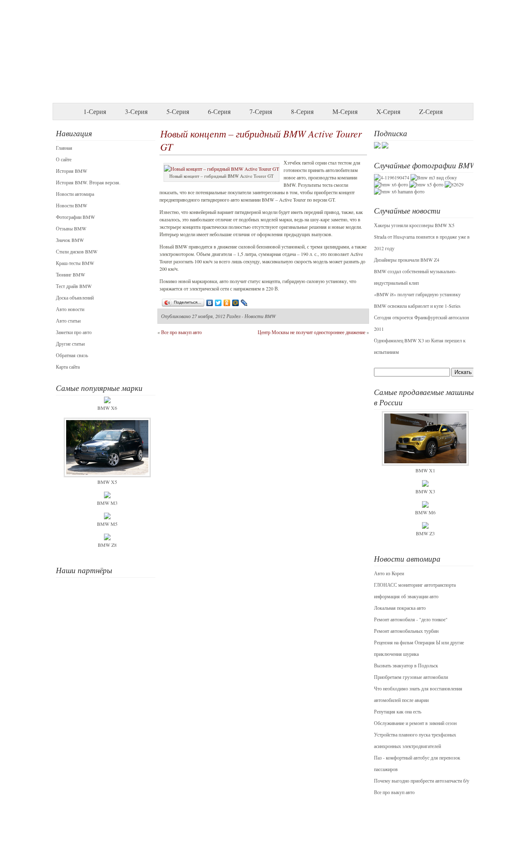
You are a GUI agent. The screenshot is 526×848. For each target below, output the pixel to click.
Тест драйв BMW (74, 286)
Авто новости (70, 309)
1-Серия (94, 111)
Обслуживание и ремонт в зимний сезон (415, 723)
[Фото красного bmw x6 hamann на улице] (399, 191)
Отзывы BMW (71, 228)
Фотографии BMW (75, 217)
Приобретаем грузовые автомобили (411, 677)
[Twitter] (218, 302)
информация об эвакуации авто (406, 596)
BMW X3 (425, 491)
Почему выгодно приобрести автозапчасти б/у (421, 780)
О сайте (64, 159)
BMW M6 (425, 512)
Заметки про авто (74, 332)
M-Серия (345, 111)
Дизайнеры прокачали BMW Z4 (406, 259)
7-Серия (260, 111)
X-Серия (388, 111)
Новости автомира (75, 194)
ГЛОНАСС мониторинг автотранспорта (415, 584)
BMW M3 (107, 503)
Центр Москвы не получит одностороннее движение (311, 332)
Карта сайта (68, 366)
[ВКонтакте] (209, 302)
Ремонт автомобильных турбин (406, 630)
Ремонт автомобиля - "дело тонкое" (411, 619)
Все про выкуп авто (394, 792)
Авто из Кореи (389, 573)
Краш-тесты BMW (75, 263)
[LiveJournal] (244, 302)
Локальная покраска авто (400, 607)
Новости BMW (71, 205)
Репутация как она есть (397, 711)
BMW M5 (107, 523)
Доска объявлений (75, 297)
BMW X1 (425, 470)
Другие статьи (70, 343)
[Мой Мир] (235, 302)
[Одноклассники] (227, 302)
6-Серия (219, 111)
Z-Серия (431, 111)
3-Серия (136, 111)
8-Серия (302, 111)
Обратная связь (72, 355)
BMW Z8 (107, 544)
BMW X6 (107, 407)
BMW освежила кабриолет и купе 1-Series (417, 305)
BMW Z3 (425, 533)
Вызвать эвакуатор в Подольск (406, 665)
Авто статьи (68, 320)
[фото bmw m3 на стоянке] (434, 177)
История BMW (71, 170)
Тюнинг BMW (70, 274)
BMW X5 (107, 482)
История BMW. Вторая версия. (88, 182)
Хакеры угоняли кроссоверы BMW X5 (414, 225)
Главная (64, 147)
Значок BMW (70, 240)
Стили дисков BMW (76, 251)
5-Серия (177, 111)
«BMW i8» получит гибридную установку (417, 294)
